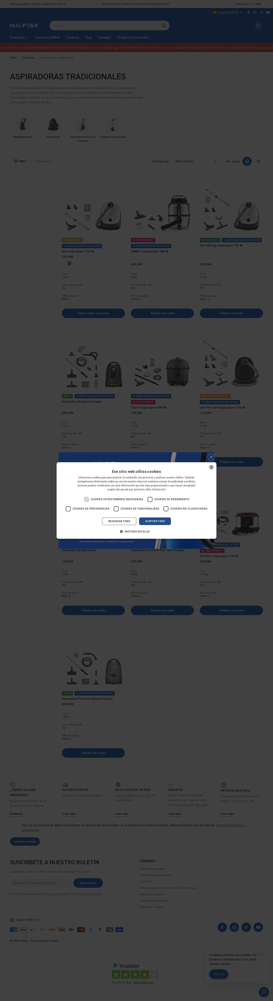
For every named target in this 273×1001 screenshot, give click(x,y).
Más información (156, 489)
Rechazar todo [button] (119, 521)
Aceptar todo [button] (155, 521)
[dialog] (136, 500)
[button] (136, 531)
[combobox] (211, 467)
